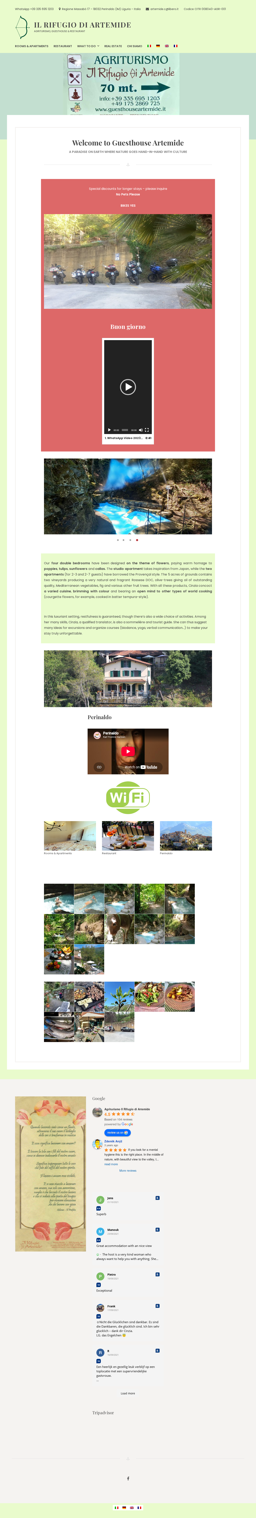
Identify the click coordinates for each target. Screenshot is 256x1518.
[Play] (109, 430)
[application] (128, 387)
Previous (53, 499)
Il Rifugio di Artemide (82, 24)
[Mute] (141, 430)
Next (204, 499)
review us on (115, 1133)
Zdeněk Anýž (113, 1141)
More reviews (127, 1171)
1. (124, 438)
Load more (128, 1393)
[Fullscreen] (147, 430)
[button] (128, 387)
